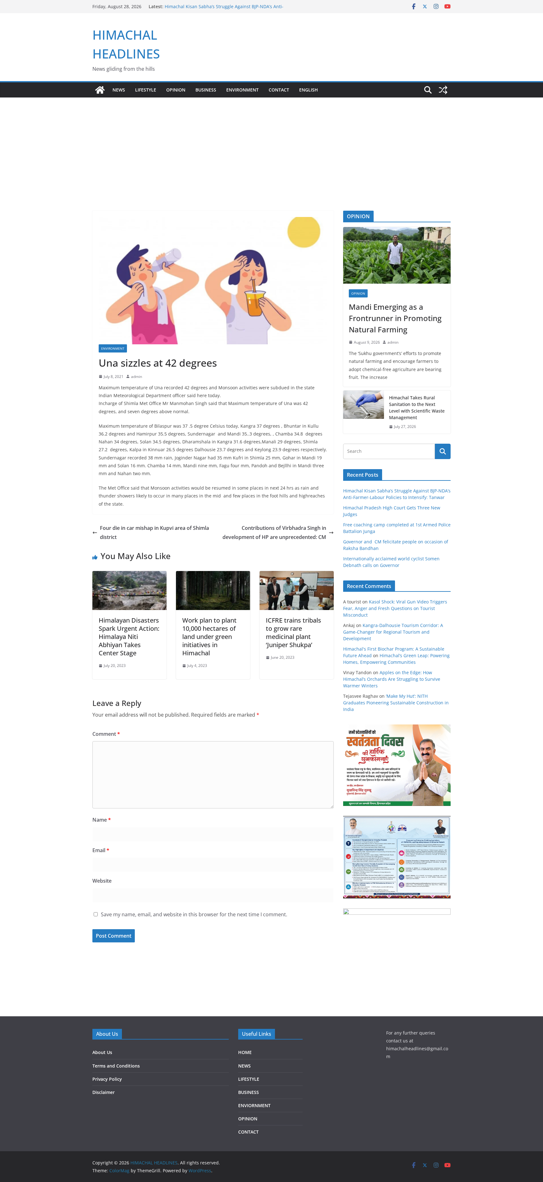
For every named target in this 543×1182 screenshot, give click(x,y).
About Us (102, 1052)
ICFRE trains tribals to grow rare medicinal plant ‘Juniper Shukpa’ (293, 632)
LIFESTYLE (145, 90)
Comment (106, 733)
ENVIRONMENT (242, 90)
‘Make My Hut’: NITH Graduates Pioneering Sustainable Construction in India (396, 702)
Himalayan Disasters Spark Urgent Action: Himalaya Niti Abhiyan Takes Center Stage (129, 636)
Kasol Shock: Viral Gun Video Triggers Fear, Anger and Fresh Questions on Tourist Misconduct (395, 608)
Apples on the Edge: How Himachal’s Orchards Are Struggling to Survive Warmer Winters (391, 679)
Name (101, 819)
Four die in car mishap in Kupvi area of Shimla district (154, 532)
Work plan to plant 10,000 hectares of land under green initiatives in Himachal (209, 636)
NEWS (118, 90)
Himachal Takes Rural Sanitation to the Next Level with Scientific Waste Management (417, 407)
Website (102, 880)
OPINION (175, 90)
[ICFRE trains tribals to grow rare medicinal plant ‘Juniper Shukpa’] (297, 575)
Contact (279, 90)
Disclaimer (103, 1092)
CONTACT (248, 1132)
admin (136, 376)
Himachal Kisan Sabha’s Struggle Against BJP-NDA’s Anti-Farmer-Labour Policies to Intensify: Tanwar (224, 9)
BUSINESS (205, 90)
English (308, 90)
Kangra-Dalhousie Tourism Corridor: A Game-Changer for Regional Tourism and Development (393, 631)
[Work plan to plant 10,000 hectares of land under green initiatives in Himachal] (213, 575)
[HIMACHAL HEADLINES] (99, 89)
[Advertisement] (271, 145)
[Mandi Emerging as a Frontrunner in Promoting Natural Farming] (397, 255)
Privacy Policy (107, 1079)
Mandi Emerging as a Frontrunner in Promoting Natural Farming (395, 318)
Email (100, 850)
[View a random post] (443, 89)
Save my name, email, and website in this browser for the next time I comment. (194, 914)
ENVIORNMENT (254, 1105)
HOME (245, 1052)
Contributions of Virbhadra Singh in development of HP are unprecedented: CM (274, 532)
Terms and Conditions (116, 1066)
